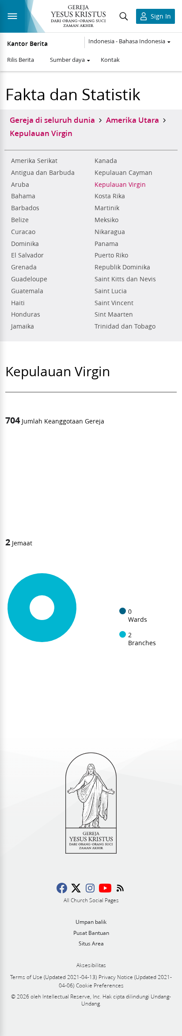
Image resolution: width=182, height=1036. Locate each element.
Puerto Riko (111, 255)
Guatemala (27, 291)
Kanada (106, 160)
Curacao (23, 231)
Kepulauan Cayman (123, 172)
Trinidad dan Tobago (125, 326)
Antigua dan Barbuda (43, 172)
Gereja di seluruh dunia (52, 119)
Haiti (18, 303)
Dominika (25, 243)
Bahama (23, 196)
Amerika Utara (132, 119)
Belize (20, 220)
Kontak (110, 60)
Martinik (107, 208)
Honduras (25, 314)
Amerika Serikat (34, 160)
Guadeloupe (29, 279)
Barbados (25, 208)
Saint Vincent (114, 303)
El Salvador (27, 255)
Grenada (24, 267)
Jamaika (22, 326)
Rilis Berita (20, 60)
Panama (106, 243)
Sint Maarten (114, 314)
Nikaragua (110, 231)
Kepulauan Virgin (120, 184)
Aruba (20, 184)
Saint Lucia (111, 291)
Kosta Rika (110, 196)
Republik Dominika (122, 267)
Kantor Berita (27, 44)
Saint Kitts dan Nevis (125, 279)
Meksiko (106, 220)
